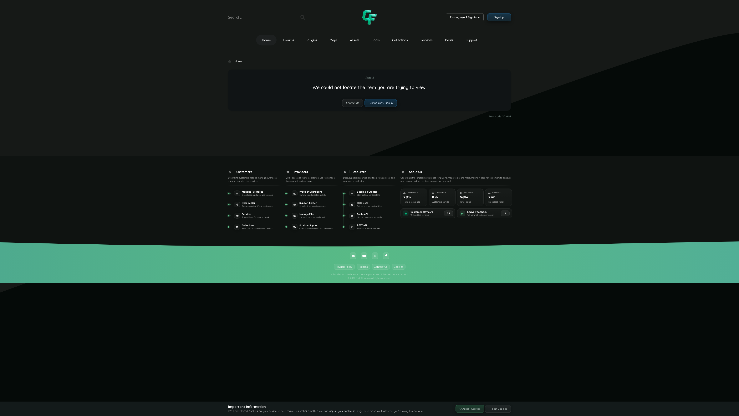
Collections (400, 40)
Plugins (312, 40)
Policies (363, 266)
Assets (354, 40)
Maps (334, 40)
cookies (253, 411)
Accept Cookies (471, 408)
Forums (288, 40)
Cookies (398, 266)
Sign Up (499, 17)
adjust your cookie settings (346, 411)
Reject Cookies (498, 408)
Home (266, 40)
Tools (376, 40)
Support (471, 40)
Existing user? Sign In (464, 17)
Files (292, 17)
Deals (449, 40)
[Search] (302, 17)
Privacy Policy (344, 266)
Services (426, 40)
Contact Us (352, 102)
